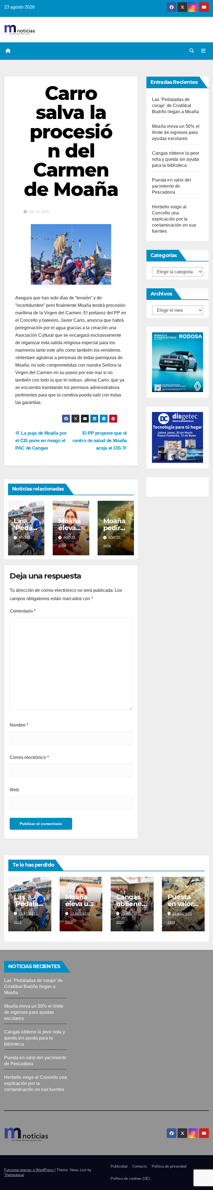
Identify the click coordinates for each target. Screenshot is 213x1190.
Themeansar (14, 1175)
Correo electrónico (29, 757)
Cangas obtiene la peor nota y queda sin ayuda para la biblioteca (175, 159)
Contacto (139, 1166)
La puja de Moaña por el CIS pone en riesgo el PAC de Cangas (41, 440)
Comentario (23, 611)
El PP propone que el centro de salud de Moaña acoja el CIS (99, 440)
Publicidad (119, 1166)
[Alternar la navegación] (203, 51)
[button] (191, 50)
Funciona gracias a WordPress (29, 1170)
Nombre (19, 725)
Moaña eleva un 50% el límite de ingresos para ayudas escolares (175, 132)
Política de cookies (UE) (130, 1178)
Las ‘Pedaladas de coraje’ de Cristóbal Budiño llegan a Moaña (175, 105)
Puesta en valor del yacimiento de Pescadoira (171, 186)
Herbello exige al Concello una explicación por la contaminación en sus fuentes (174, 219)
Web (14, 789)
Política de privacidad (169, 1166)
